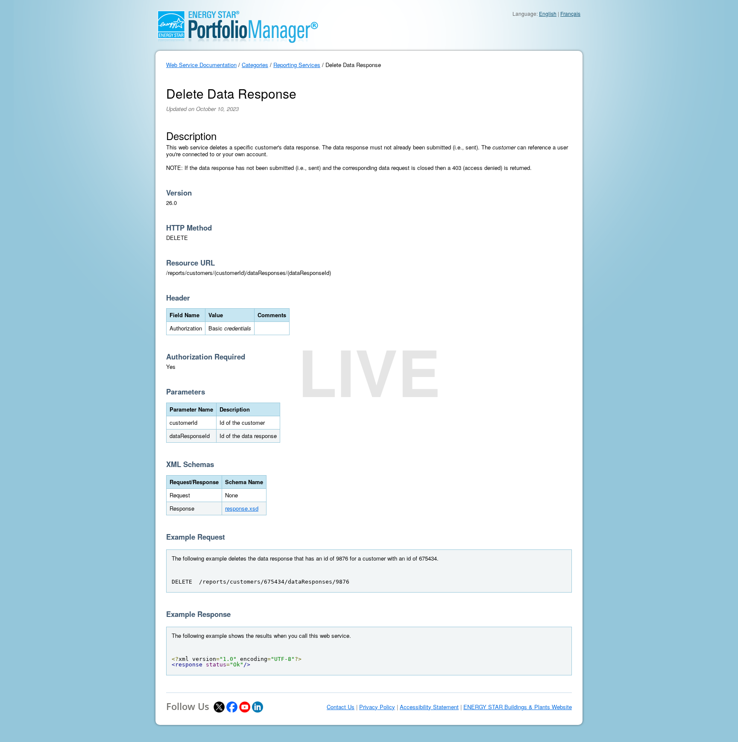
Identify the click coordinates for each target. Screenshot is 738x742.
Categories (255, 65)
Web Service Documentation (201, 65)
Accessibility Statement (429, 707)
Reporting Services (296, 65)
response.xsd (241, 508)
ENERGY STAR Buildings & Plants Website (517, 707)
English (547, 13)
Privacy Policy (377, 707)
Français (570, 13)
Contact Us (340, 707)
